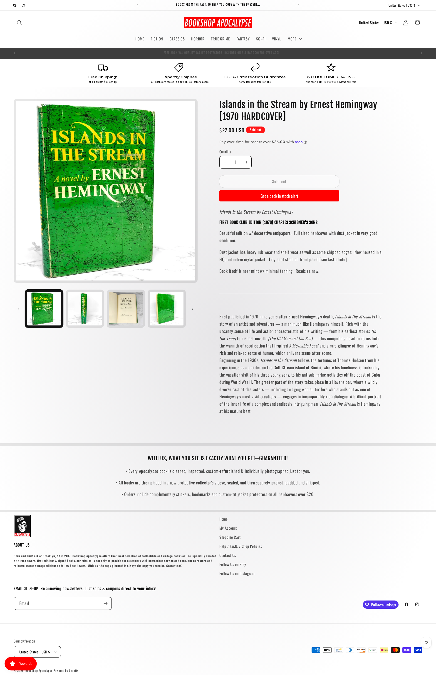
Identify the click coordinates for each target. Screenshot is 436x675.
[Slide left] (19, 309)
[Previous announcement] (137, 5)
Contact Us (227, 555)
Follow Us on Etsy (232, 564)
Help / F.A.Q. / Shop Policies (240, 546)
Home (223, 519)
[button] (20, 23)
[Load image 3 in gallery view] (126, 309)
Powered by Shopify (66, 670)
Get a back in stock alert (279, 196)
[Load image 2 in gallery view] (85, 309)
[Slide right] (193, 309)
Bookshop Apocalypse (39, 670)
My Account (228, 528)
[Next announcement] (299, 5)
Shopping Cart (229, 537)
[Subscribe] (105, 603)
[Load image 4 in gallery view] (167, 309)
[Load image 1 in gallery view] (44, 309)
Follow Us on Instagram (237, 573)
